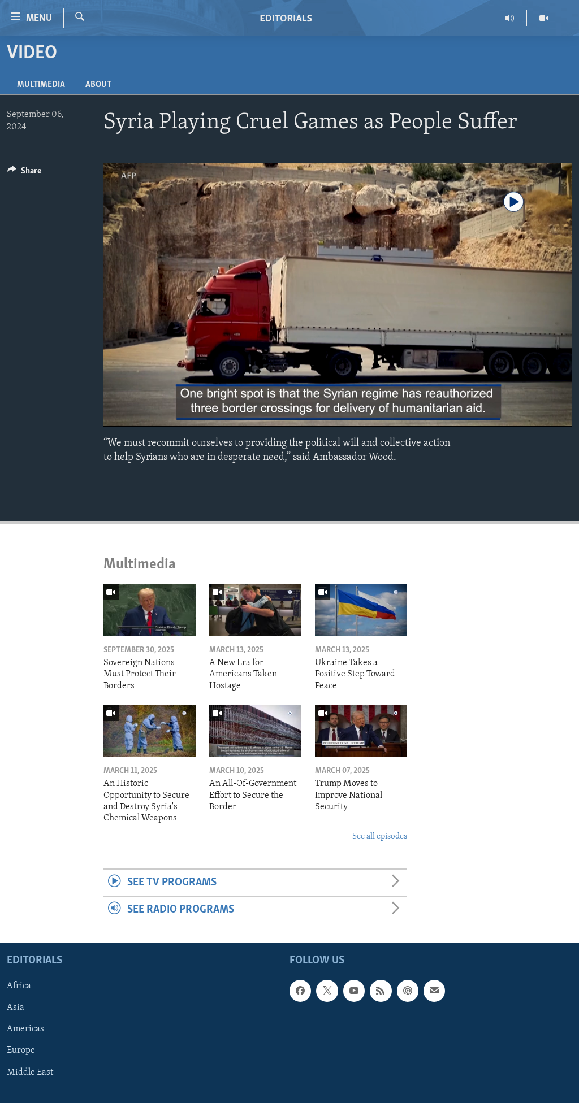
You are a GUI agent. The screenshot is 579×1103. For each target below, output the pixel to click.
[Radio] (509, 18)
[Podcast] (407, 990)
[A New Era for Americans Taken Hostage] (255, 610)
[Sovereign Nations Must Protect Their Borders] (149, 610)
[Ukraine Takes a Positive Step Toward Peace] (361, 610)
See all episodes (379, 836)
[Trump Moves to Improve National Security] (361, 731)
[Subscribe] (434, 990)
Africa (19, 986)
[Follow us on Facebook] (300, 990)
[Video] (544, 18)
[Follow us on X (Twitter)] (327, 990)
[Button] (24, 173)
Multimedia (41, 84)
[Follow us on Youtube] (354, 990)
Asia (15, 1007)
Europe (21, 1050)
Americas (25, 1028)
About (98, 84)
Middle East (30, 1071)
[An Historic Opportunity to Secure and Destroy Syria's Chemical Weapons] (149, 731)
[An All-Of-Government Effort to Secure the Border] (255, 731)
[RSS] (380, 990)
